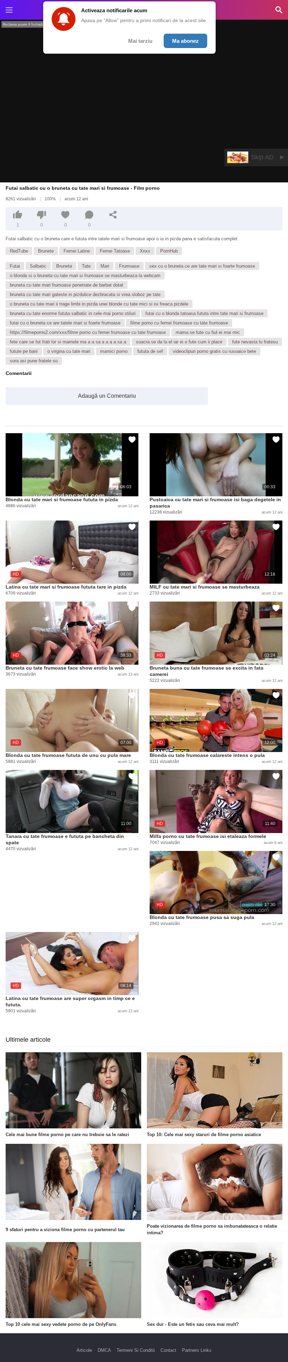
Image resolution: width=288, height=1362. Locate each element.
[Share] (113, 214)
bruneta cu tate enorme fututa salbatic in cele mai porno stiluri (73, 313)
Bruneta (64, 266)
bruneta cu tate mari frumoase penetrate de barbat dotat (66, 285)
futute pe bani (24, 351)
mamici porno (113, 351)
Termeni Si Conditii (136, 1350)
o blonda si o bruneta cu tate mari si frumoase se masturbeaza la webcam (85, 275)
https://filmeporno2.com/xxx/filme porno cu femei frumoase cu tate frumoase (88, 332)
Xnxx (145, 251)
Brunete (46, 251)
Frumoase (129, 266)
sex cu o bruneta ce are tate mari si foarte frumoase (202, 266)
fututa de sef (150, 351)
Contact (168, 1350)
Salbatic (38, 266)
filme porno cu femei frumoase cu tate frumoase (179, 323)
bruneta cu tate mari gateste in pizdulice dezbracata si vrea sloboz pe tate (85, 294)
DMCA (104, 1350)
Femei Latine (77, 251)
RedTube (19, 251)
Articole (84, 1350)
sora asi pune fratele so (34, 360)
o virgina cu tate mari (68, 351)
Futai (15, 266)
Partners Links (196, 1350)
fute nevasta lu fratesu (255, 341)
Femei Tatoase (115, 251)
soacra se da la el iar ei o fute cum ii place (179, 341)
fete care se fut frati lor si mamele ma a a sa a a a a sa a (68, 341)
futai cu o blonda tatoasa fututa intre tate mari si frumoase (204, 313)
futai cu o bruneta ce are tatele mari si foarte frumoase (65, 323)
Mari (104, 266)
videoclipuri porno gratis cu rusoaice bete (214, 351)
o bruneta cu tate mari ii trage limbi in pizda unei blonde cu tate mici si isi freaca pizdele (99, 304)
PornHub (169, 251)
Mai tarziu (140, 41)
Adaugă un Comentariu (107, 396)
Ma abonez (185, 41)
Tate (86, 266)
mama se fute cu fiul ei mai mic (208, 332)
